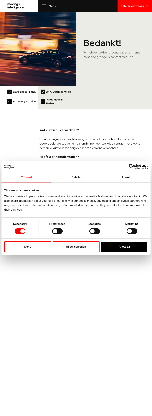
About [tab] (126, 177)
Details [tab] (76, 177)
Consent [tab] (26, 177)
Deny (27, 246)
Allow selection (76, 246)
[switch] (57, 231)
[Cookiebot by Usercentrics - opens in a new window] (131, 166)
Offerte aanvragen (132, 6)
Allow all (124, 246)
